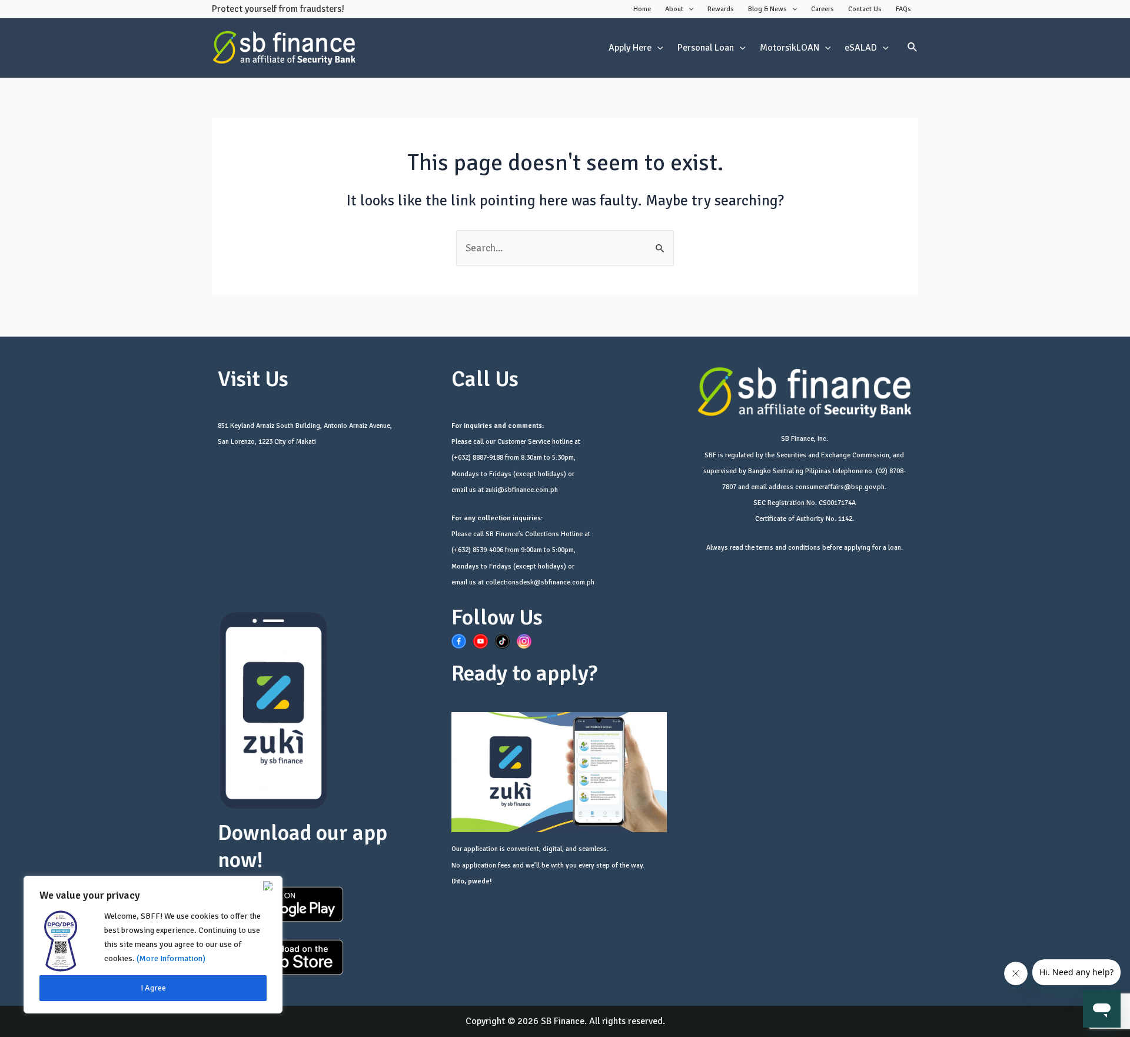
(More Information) (171, 958)
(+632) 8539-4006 (477, 550)
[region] (153, 944)
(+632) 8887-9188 (477, 457)
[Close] (270, 886)
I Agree (153, 988)
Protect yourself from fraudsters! (278, 9)
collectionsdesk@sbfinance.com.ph (540, 582)
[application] (688, 9)
